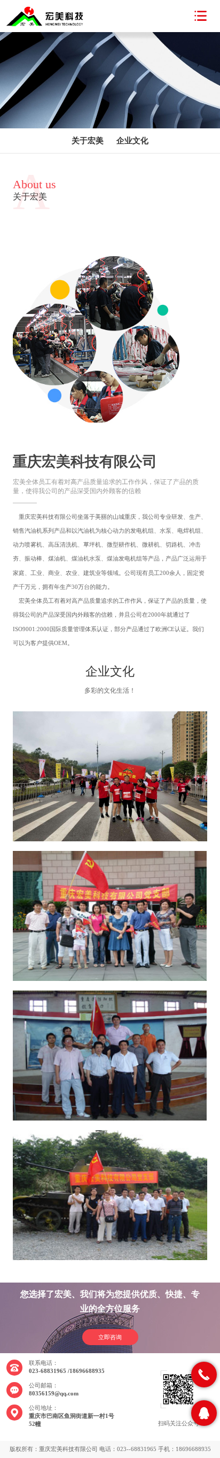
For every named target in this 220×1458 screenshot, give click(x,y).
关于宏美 (88, 140)
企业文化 (132, 140)
